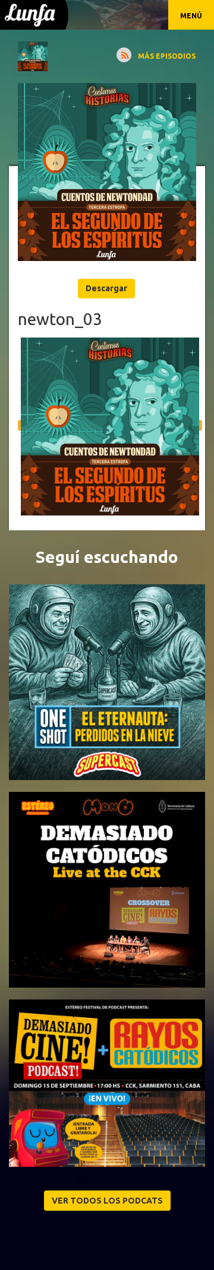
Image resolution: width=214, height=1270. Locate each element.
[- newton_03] (107, 172)
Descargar (106, 288)
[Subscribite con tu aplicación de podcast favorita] (124, 54)
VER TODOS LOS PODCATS (107, 1200)
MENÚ (191, 16)
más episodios (167, 56)
